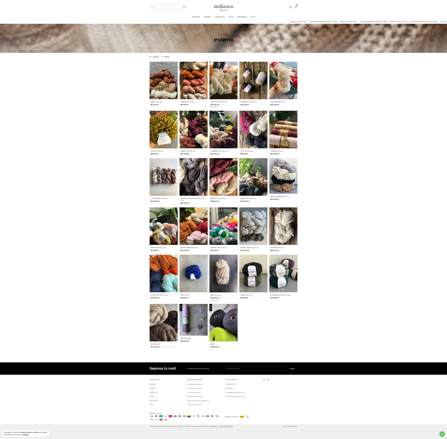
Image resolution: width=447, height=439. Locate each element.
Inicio (220, 34)
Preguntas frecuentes (194, 384)
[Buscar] (184, 7)
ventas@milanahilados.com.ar (235, 392)
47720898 (229, 388)
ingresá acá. (214, 426)
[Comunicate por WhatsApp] (442, 434)
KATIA (231, 17)
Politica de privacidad (194, 405)
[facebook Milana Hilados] (268, 380)
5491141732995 (230, 384)
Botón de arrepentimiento (226, 426)
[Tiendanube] (290, 427)
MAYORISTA (242, 17)
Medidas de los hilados (195, 396)
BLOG (253, 17)
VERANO (207, 17)
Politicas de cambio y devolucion (198, 401)
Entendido (25, 434)
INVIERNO (196, 17)
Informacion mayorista (194, 388)
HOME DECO (220, 17)
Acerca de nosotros (193, 392)
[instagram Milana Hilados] (264, 380)
